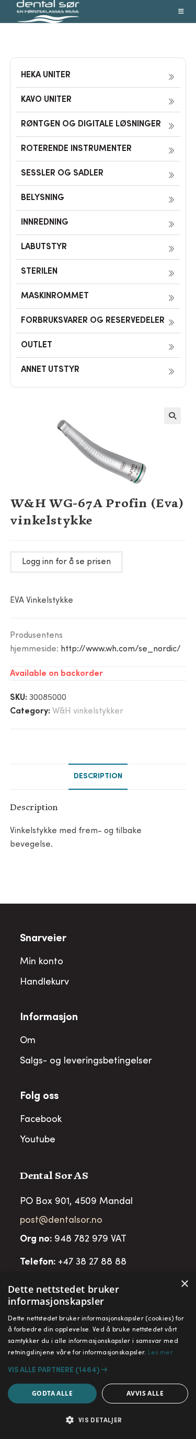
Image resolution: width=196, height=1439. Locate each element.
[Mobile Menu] (181, 11)
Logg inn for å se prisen (66, 562)
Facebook (41, 1120)
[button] (172, 415)
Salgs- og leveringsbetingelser (86, 1061)
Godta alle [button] (52, 1393)
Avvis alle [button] (145, 1393)
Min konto (41, 962)
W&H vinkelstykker (87, 711)
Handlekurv (44, 982)
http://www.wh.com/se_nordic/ (121, 649)
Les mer (160, 1353)
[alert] (98, 1356)
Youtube (37, 1140)
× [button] (184, 1284)
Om (28, 1041)
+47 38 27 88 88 (92, 1262)
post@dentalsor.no (61, 1220)
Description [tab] (98, 776)
